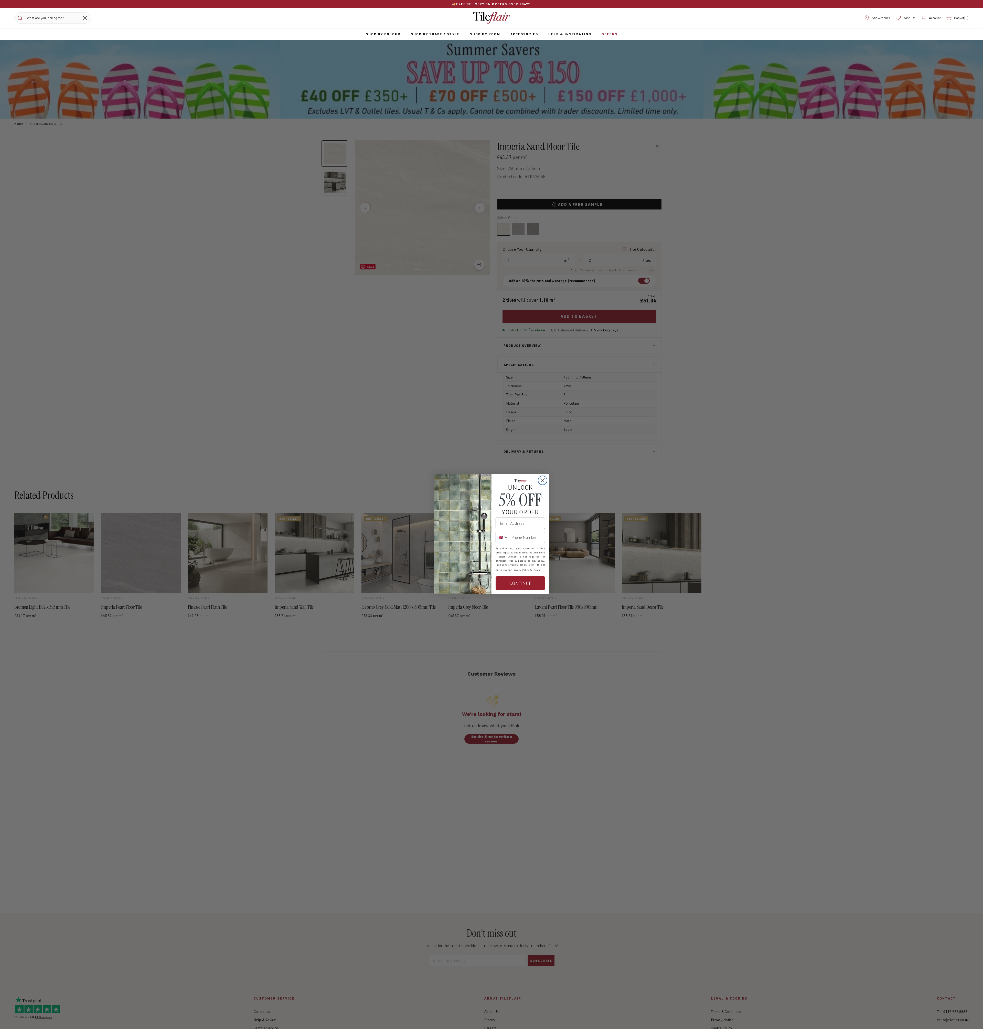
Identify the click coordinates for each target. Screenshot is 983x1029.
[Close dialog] (542, 480)
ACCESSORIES (524, 34)
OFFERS (609, 34)
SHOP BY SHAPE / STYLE (435, 34)
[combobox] (502, 537)
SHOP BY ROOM (485, 34)
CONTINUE (520, 583)
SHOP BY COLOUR (383, 34)
